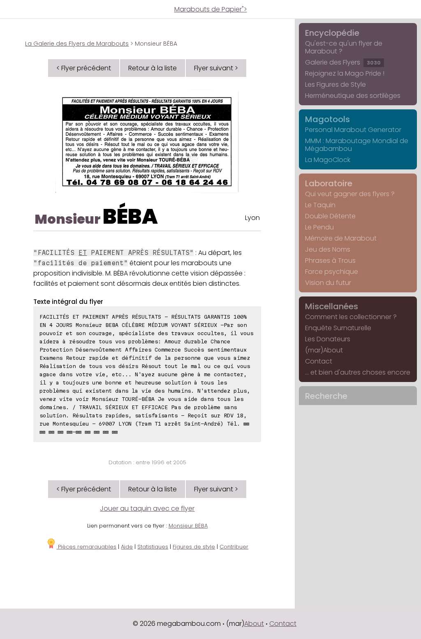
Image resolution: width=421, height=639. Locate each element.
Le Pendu (319, 227)
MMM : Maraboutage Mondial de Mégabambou (356, 144)
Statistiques (152, 547)
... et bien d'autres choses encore (357, 372)
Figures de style (194, 547)
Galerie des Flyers (343, 62)
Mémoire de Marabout (341, 238)
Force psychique (331, 271)
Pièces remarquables (86, 547)
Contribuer (234, 547)
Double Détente (330, 216)
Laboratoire (328, 183)
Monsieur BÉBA (188, 526)
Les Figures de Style (335, 84)
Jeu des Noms (327, 249)
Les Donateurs (327, 339)
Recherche (326, 396)
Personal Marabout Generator (353, 129)
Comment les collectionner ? (351, 317)
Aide (127, 547)
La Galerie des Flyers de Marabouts (77, 43)
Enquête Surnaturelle (338, 328)
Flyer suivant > (216, 68)
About (254, 623)
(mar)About (324, 350)
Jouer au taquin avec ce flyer (147, 508)
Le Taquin (320, 205)
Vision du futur (328, 282)
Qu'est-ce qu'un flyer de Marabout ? (343, 47)
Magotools (327, 119)
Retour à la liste (152, 68)
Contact (318, 361)
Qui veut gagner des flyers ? (350, 194)
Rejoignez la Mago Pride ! (344, 73)
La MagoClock (327, 159)
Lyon (252, 217)
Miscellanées (331, 306)
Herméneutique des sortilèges (352, 95)
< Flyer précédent (83, 68)
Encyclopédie (332, 33)
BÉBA (130, 216)
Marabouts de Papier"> (210, 9)
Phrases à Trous (330, 260)
